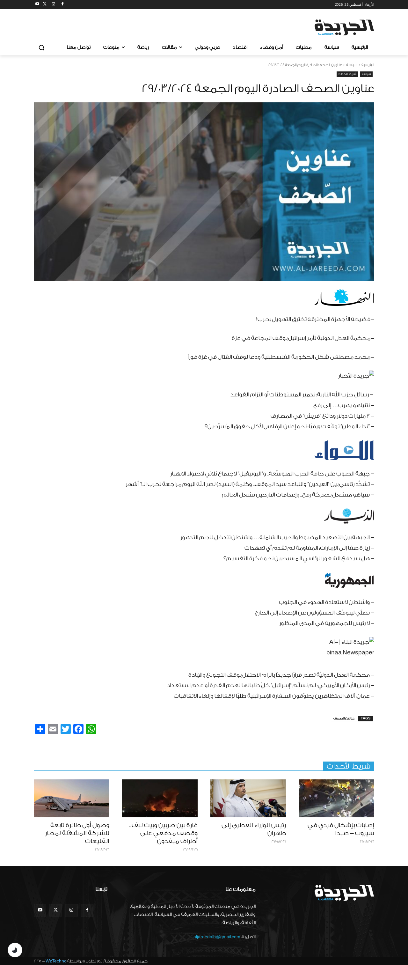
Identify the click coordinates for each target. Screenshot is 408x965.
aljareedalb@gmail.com (216, 936)
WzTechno (56, 961)
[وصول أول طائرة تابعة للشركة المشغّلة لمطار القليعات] (71, 798)
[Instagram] (53, 4)
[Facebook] (62, 4)
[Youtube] (37, 4)
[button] (41, 47)
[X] (44, 4)
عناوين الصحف (343, 718)
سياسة (351, 65)
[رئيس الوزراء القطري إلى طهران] (248, 798)
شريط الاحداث (347, 74)
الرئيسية (367, 65)
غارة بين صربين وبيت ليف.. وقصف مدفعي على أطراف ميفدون (163, 833)
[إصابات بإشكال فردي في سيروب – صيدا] (336, 798)
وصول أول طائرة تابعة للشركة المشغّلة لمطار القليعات (77, 833)
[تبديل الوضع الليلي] (15, 950)
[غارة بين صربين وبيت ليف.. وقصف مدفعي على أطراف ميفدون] (160, 798)
